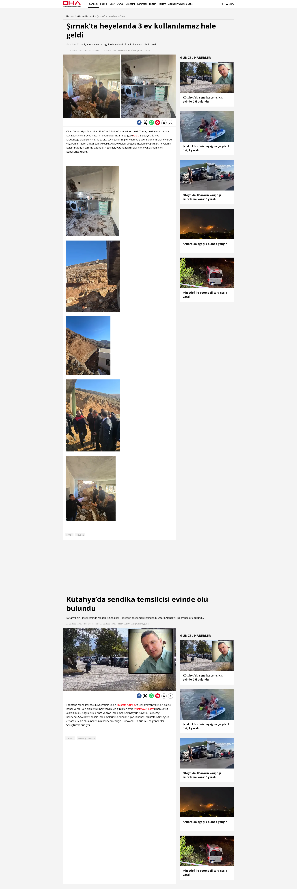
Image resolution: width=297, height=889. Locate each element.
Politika (103, 3)
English (152, 3)
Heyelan (80, 535)
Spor (112, 3)
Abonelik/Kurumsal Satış (180, 3)
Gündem (93, 3)
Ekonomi (130, 3)
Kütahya (71, 618)
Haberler (70, 16)
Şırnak (70, 44)
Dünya (120, 3)
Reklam (162, 3)
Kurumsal (142, 3)
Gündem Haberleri (85, 16)
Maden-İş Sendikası (109, 618)
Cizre (80, 44)
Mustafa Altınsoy (165, 618)
